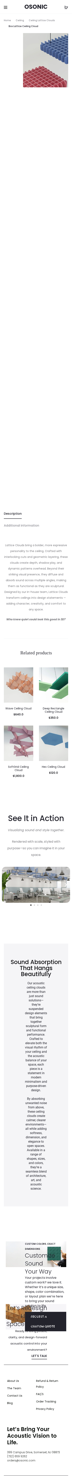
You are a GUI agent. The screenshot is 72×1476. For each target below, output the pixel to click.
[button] (6, 884)
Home (7, 20)
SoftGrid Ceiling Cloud (18, 768)
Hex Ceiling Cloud (53, 767)
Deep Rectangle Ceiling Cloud (53, 710)
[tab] (36, 514)
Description (13, 513)
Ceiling (20, 20)
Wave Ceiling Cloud (18, 708)
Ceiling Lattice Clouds (42, 20)
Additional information (21, 525)
